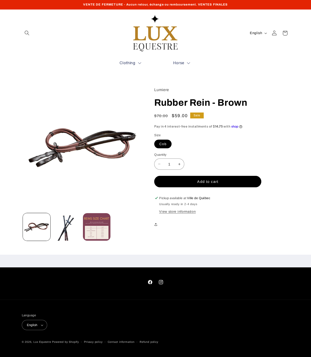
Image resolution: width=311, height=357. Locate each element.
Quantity (160, 154)
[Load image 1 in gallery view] (36, 227)
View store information (177, 211)
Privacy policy (93, 341)
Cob (162, 144)
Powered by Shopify (65, 341)
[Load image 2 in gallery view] (66, 227)
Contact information (121, 341)
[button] (27, 33)
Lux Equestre (42, 341)
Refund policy (149, 341)
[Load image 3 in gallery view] (96, 227)
